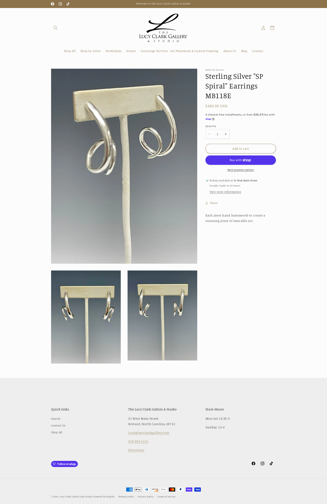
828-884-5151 (138, 441)
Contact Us (58, 425)
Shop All (56, 432)
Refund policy (126, 496)
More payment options (241, 169)
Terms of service (166, 496)
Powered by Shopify (104, 496)
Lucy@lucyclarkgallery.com (148, 433)
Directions (136, 450)
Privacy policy (146, 496)
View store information (225, 192)
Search (55, 418)
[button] (55, 27)
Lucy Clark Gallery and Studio (76, 496)
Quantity (210, 126)
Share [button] (214, 203)
